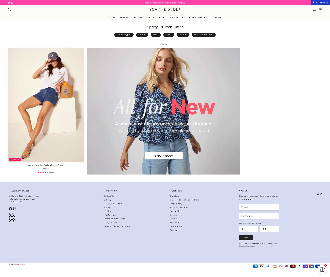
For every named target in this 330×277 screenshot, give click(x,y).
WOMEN (138, 17)
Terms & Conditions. (247, 246)
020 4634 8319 (15, 202)
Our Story (174, 196)
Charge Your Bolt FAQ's (114, 219)
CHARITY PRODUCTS (198, 17)
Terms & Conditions (179, 207)
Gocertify (174, 215)
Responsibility (176, 203)
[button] (124, 35)
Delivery (107, 200)
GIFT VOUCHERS (176, 17)
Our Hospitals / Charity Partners (184, 200)
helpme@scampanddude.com (22, 199)
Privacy (107, 207)
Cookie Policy (176, 226)
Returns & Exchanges (113, 203)
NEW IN (111, 17)
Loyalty (321, 3)
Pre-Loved (174, 230)
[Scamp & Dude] (165, 9)
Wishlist (107, 211)
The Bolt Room (110, 215)
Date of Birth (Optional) (250, 223)
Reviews (173, 219)
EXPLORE (217, 17)
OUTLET (150, 17)
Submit (246, 237)
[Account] (314, 9)
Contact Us (109, 196)
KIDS (161, 17)
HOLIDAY (124, 17)
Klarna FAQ (175, 222)
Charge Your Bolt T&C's (114, 222)
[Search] (9, 9)
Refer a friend (176, 211)
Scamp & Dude (19, 264)
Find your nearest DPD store (117, 226)
